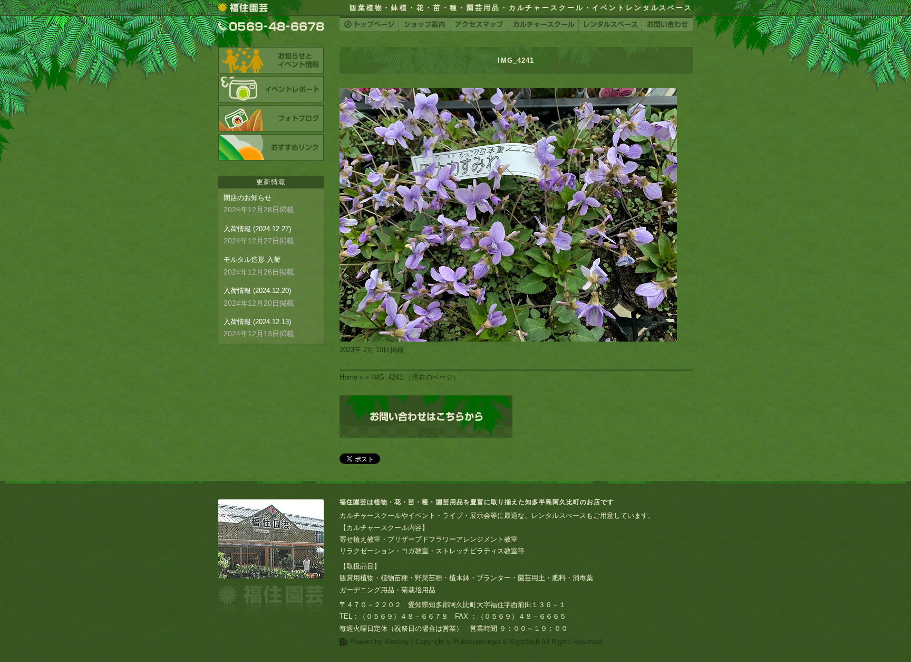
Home (348, 377)
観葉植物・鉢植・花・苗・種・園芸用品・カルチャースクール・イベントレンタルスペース (521, 8)
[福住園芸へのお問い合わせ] (426, 416)
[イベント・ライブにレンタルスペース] (610, 23)
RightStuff (524, 642)
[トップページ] (369, 23)
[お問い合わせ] (667, 23)
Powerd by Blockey (379, 642)
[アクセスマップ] (479, 23)
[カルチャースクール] (543, 23)
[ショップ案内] (424, 23)
